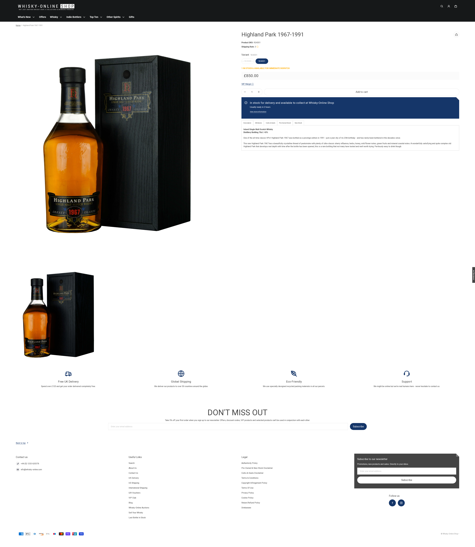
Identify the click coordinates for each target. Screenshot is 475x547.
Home (18, 25)
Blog (131, 503)
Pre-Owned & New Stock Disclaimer (257, 468)
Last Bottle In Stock (137, 517)
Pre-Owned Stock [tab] (285, 123)
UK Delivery (134, 478)
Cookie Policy (247, 498)
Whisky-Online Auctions (139, 508)
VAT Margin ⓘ (247, 84)
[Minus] (244, 91)
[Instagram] (401, 502)
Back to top (21, 443)
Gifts (131, 16)
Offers (42, 16)
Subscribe (358, 426)
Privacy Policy (247, 493)
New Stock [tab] (298, 123)
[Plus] (258, 91)
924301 (262, 61)
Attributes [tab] (258, 123)
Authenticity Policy (249, 463)
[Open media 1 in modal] (117, 144)
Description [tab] (247, 123)
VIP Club (132, 498)
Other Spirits (113, 16)
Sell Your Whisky (136, 512)
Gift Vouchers (134, 493)
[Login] (448, 6)
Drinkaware (246, 508)
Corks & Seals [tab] (270, 123)
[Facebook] (392, 502)
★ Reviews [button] (474, 275)
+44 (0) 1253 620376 (30, 463)
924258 (247, 61)
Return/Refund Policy (250, 503)
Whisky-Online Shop (450, 534)
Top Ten (94, 16)
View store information (258, 112)
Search (132, 463)
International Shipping (138, 488)
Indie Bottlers (73, 16)
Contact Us (133, 473)
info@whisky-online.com (31, 469)
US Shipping (134, 483)
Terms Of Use (247, 488)
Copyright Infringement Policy (254, 483)
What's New (24, 16)
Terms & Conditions (249, 478)
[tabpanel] (350, 137)
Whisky (54, 16)
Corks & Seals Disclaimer (252, 473)
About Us (133, 468)
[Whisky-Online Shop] (46, 6)
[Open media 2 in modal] (58, 314)
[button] (441, 6)
